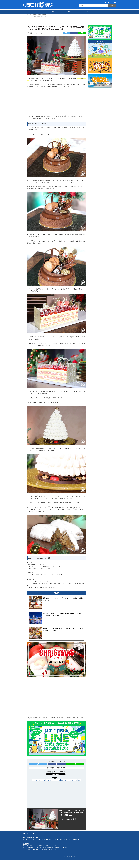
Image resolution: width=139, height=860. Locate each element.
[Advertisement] (69, 20)
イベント (88, 11)
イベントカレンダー (57, 839)
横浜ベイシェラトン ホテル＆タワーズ (69, 780)
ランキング (51, 11)
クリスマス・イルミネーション (39, 780)
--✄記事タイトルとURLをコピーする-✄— (36, 33)
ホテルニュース (57, 780)
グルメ (69, 11)
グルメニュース (49, 780)
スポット (106, 11)
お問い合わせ (47, 839)
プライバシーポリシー (37, 839)
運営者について (27, 839)
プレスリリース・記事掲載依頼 (71, 839)
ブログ (32, 11)
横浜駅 (79, 780)
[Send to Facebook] (74, 33)
